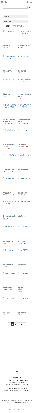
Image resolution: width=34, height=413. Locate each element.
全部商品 (7, 26)
